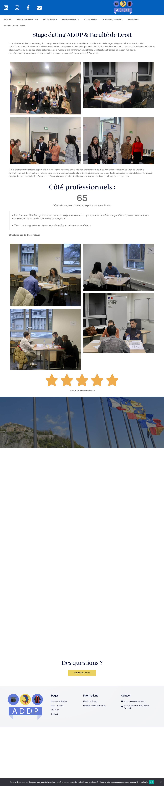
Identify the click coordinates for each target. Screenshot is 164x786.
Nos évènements (70, 20)
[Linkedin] (6, 7)
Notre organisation (27, 20)
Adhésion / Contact (113, 20)
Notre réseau (50, 20)
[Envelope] (39, 7)
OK (151, 782)
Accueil (8, 20)
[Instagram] (17, 7)
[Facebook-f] (28, 7)
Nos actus (133, 20)
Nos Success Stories (14, 25)
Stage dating (91, 20)
